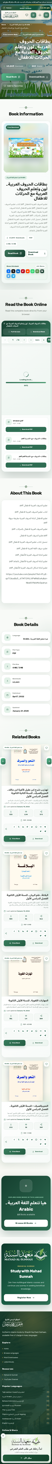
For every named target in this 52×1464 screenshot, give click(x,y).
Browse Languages (11, 1353)
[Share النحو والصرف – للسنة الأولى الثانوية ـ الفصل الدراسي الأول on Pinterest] (27, 1139)
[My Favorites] (27, 15)
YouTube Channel (11, 1379)
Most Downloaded (11, 1357)
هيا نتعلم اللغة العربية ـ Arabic (19, 25)
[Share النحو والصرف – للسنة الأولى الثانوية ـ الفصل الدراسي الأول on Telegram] (45, 1144)
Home (3, 25)
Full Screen (15, 332)
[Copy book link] (42, 271)
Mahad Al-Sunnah (11, 1375)
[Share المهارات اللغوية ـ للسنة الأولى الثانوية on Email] (41, 1031)
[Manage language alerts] (39, 15)
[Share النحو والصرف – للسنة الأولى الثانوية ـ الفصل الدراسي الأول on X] (18, 1139)
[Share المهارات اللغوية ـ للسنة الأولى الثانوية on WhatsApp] (36, 1031)
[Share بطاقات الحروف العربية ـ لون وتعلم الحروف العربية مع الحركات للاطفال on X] (13, 271)
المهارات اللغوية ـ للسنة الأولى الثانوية (28, 1000)
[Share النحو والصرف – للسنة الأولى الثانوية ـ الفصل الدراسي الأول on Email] (41, 1139)
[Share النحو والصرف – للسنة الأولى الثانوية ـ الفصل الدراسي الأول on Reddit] (32, 1139)
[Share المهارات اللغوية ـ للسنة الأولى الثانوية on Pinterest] (27, 1031)
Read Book (11, 77)
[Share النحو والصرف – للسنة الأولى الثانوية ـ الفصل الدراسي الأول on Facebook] (14, 1139)
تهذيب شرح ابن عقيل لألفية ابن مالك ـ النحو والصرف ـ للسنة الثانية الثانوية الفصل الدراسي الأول (27, 793)
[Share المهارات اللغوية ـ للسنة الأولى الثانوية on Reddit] (32, 1031)
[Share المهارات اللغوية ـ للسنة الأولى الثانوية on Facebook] (14, 1031)
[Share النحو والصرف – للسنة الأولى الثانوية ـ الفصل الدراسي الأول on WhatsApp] (36, 1139)
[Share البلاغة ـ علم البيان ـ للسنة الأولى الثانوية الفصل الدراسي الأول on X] (18, 931)
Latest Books (9, 1362)
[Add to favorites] (46, 747)
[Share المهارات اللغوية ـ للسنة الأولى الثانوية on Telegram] (45, 1035)
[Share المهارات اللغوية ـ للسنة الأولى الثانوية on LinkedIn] (23, 1031)
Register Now (24, 1298)
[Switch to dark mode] (33, 15)
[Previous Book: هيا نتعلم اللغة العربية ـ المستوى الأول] (3, 761)
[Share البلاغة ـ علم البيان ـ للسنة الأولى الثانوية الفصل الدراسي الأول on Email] (41, 931)
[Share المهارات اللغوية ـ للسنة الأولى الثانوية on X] (18, 1031)
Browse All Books (24, 1223)
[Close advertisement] (3, 1435)
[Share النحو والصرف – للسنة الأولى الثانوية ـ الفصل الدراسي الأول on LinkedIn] (23, 1139)
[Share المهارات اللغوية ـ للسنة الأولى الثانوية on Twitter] (41, 1035)
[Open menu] (46, 15)
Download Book (37, 77)
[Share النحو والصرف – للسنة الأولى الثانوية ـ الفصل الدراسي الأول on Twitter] (41, 1144)
